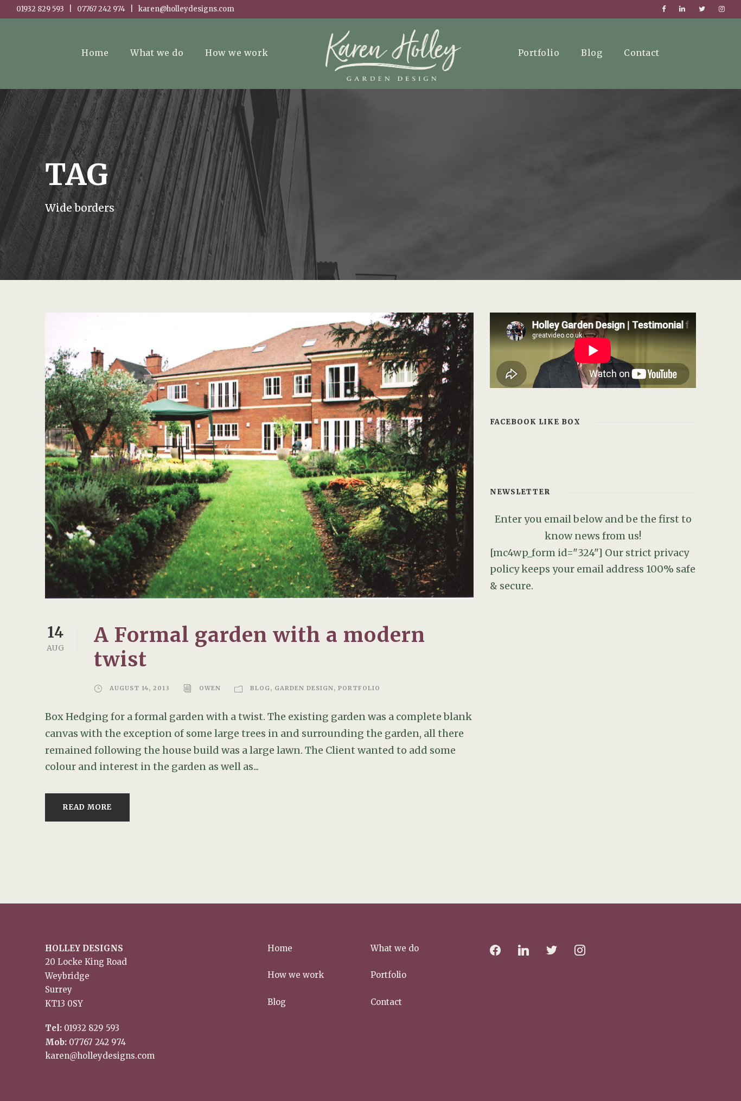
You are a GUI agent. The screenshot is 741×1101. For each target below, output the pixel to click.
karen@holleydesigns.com (100, 1056)
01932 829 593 (91, 1028)
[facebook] (664, 9)
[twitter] (702, 9)
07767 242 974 (97, 1042)
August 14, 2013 (140, 688)
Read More (87, 807)
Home (94, 52)
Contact (642, 52)
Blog (591, 52)
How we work (237, 52)
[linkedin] (682, 9)
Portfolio (539, 52)
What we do (156, 52)
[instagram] (722, 9)
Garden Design (304, 688)
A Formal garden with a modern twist (259, 646)
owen (210, 688)
